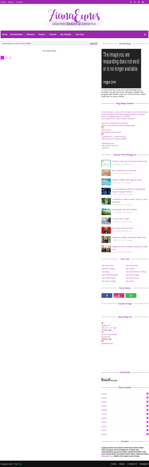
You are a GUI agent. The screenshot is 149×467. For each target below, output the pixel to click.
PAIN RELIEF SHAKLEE (110, 145)
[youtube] (142, 1)
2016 (125, 426)
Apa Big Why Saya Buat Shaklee (124, 209)
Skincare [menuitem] (30, 34)
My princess (106, 337)
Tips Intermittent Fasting (135, 271)
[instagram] (138, 1)
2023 (125, 398)
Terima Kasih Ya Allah (120, 219)
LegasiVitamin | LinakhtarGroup (113, 137)
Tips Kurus (129, 281)
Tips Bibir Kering (108, 268)
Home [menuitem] (4, 34)
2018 (125, 418)
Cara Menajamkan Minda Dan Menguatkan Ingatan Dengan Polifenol (128, 190)
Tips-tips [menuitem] (79, 34)
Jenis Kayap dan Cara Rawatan (124, 170)
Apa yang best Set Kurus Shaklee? (114, 139)
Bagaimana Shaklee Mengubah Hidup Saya (129, 237)
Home (3, 2)
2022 (125, 402)
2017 (125, 422)
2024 (125, 394)
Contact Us (132, 464)
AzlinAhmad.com (108, 143)
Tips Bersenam (108, 265)
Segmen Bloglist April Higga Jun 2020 (127, 180)
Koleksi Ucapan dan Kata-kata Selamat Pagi (129, 161)
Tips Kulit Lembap (109, 281)
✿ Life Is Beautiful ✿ (109, 334)
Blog (19, 464)
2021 (125, 406)
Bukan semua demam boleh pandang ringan (118, 125)
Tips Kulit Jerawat (109, 278)
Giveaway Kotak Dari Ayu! (111, 132)
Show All (93, 43)
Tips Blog (105, 271)
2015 (125, 430)
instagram (143, 464)
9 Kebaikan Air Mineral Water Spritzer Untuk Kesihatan (129, 200)
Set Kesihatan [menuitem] (16, 34)
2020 (125, 410)
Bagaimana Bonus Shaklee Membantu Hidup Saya (129, 247)
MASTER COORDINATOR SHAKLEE (115, 123)
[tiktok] (143, 295)
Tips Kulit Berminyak (110, 275)
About (11, 2)
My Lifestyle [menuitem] (65, 34)
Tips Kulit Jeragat (132, 275)
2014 (125, 434)
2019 (125, 414)
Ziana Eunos (106, 130)
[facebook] (130, 1)
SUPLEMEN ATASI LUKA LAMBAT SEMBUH (118, 119)
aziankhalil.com (107, 343)
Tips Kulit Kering (132, 278)
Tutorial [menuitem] (52, 34)
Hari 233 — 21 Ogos (109, 328)
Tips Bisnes (130, 268)
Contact (19, 2)
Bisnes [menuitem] (41, 34)
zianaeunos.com (107, 456)
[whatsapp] (134, 1)
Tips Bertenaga (131, 265)
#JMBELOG (106, 325)
